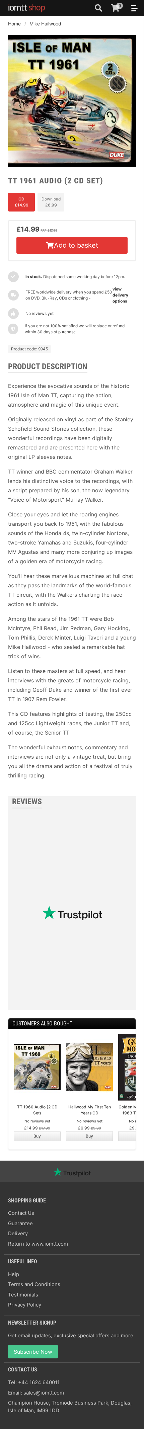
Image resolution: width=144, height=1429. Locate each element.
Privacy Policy (24, 1304)
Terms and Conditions (34, 1284)
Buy (37, 1136)
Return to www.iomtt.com (38, 1244)
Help (13, 1274)
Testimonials (23, 1294)
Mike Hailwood (45, 23)
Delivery (18, 1233)
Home (14, 23)
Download (51, 201)
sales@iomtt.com (43, 1393)
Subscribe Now (33, 1351)
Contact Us (21, 1213)
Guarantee (20, 1223)
